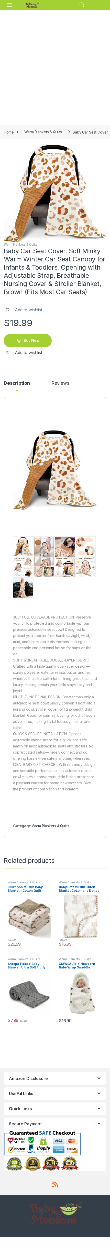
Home (9, 132)
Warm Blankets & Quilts (43, 132)
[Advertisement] (55, 68)
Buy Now (31, 340)
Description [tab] (17, 383)
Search (82, 5)
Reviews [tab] (60, 383)
